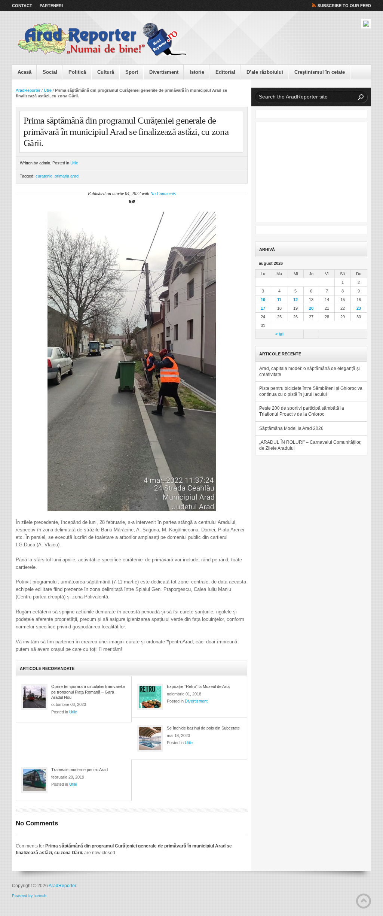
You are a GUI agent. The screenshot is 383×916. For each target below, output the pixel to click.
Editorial (225, 72)
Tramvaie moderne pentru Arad (79, 769)
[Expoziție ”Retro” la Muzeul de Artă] (150, 697)
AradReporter (28, 90)
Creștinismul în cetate (319, 72)
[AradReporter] (102, 39)
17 (263, 308)
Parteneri (51, 5)
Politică (77, 72)
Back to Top (363, 901)
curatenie (44, 176)
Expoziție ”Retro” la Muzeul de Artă (198, 686)
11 (279, 299)
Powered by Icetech (29, 896)
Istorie (197, 72)
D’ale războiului (264, 72)
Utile (48, 90)
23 (358, 308)
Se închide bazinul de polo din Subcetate (203, 728)
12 (295, 299)
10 (263, 299)
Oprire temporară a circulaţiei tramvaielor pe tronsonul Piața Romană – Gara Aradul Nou (88, 692)
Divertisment (163, 72)
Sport (131, 72)
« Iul (279, 334)
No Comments (163, 193)
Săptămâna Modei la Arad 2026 (291, 428)
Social (50, 72)
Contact (22, 5)
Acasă (24, 72)
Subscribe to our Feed (344, 5)
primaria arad (67, 176)
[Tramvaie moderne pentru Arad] (34, 780)
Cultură (105, 72)
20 (311, 308)
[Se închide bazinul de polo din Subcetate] (150, 738)
